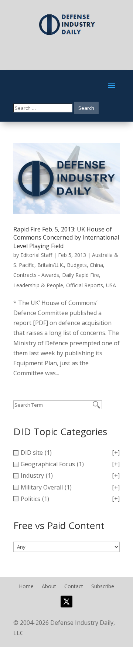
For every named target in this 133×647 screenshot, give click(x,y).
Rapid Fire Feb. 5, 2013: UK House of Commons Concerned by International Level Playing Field (66, 237)
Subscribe (102, 587)
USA (111, 285)
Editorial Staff (36, 254)
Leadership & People (38, 285)
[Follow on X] (66, 601)
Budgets (77, 264)
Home (26, 587)
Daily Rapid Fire (80, 274)
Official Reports (84, 285)
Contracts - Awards (36, 274)
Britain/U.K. (50, 264)
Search (86, 108)
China (96, 264)
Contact (73, 587)
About (49, 587)
